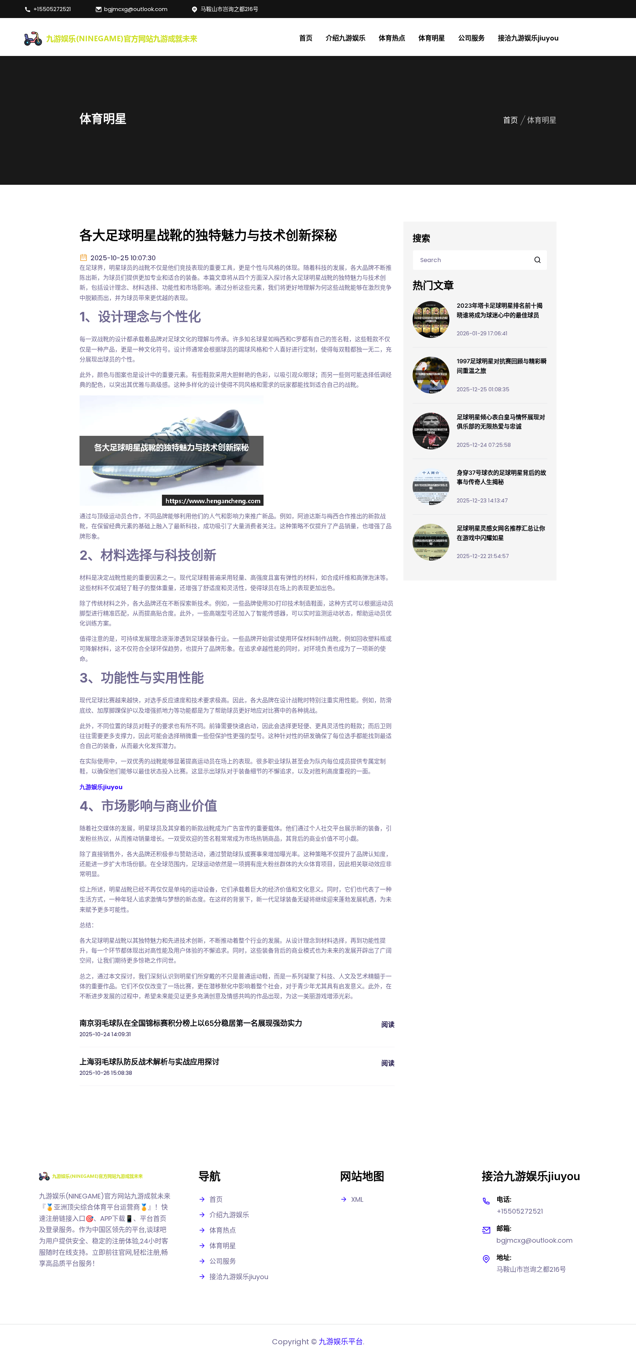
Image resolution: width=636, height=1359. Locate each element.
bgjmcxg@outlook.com (135, 9)
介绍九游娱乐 (345, 38)
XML (357, 1199)
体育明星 (431, 38)
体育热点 (392, 38)
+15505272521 (52, 9)
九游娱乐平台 (341, 1342)
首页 (305, 38)
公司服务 (471, 38)
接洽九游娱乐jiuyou (528, 38)
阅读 (388, 1024)
